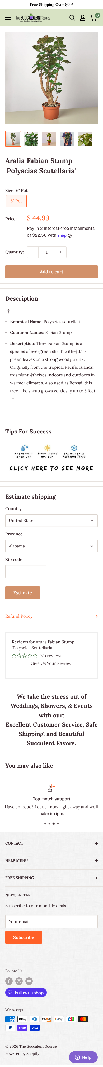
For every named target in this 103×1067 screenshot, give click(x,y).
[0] (93, 18)
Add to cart (51, 272)
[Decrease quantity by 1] (32, 252)
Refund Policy (18, 616)
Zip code (13, 559)
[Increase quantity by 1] (60, 252)
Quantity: (14, 251)
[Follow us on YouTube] (29, 981)
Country (13, 508)
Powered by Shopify (22, 1053)
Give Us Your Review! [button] (51, 663)
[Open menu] (8, 18)
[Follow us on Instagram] (19, 981)
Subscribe (23, 937)
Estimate (22, 593)
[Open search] (72, 18)
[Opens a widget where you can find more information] (83, 1057)
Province (14, 534)
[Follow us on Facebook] (9, 981)
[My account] (82, 18)
